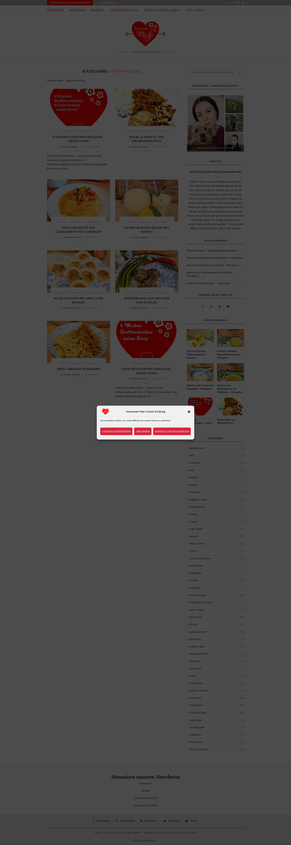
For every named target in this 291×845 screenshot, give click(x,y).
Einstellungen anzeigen (172, 431)
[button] (189, 411)
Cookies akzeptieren (116, 431)
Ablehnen (143, 431)
